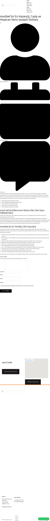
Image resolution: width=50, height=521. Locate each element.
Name (1, 274)
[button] (8, 519)
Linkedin (16, 517)
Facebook (16, 515)
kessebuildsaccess (4, 81)
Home (28, 0)
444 (1, 22)
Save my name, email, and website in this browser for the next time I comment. (17, 285)
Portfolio (29, 4)
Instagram (16, 519)
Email (1, 278)
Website (1, 282)
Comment (2, 271)
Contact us (29, 5)
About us (29, 2)
